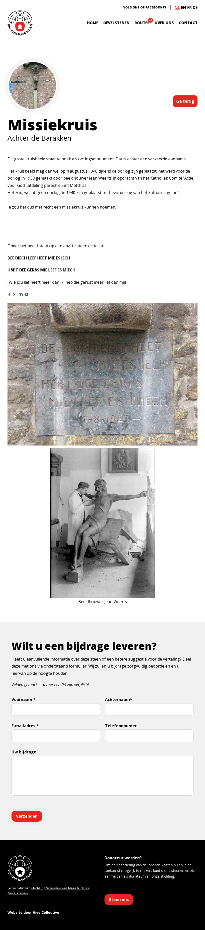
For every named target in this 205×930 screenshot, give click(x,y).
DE (195, 7)
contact (188, 22)
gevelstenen (116, 22)
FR (189, 7)
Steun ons (119, 899)
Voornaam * (24, 699)
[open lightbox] (33, 100)
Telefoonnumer (121, 725)
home (92, 22)
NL (177, 7)
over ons (164, 22)
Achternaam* (118, 699)
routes (142, 22)
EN (183, 7)
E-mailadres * (25, 725)
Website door (33, 912)
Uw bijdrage (24, 751)
